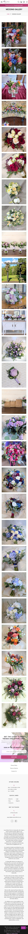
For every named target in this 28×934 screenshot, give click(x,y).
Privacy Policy (14, 765)
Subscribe (14, 757)
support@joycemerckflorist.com (14, 817)
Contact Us (14, 771)
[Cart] (21, 2)
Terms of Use (14, 933)
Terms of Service (14, 768)
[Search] (19, 2)
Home (8, 14)
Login (17, 798)
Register (18, 800)
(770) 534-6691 (14, 812)
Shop (9, 800)
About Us (10, 798)
